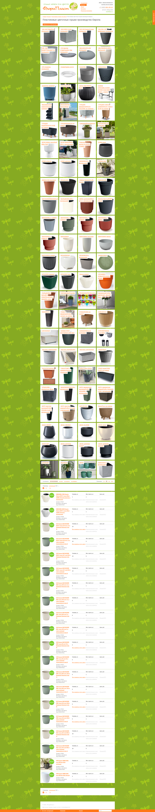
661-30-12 (106, 7)
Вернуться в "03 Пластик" (50, 24)
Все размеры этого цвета (78, 529)
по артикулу (67, 481)
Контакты (83, 8)
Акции (82, 7)
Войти (100, 2)
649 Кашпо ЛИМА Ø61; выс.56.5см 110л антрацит (62, 762)
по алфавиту (74, 481)
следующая (52, 486)
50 (109, 481)
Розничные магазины (86, 10)
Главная (44, 16)
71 (50, 488)
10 (104, 481)
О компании (84, 3)
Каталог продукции (47, 810)
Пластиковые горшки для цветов (59, 16)
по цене (61, 481)
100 (112, 481)
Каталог (49, 16)
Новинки (62, 810)
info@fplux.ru (109, 11)
